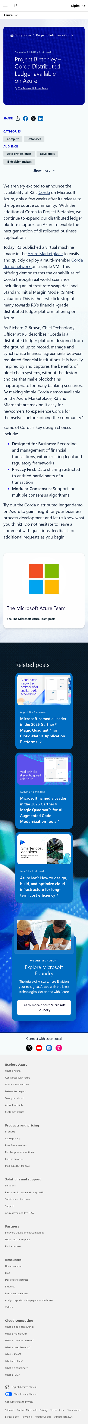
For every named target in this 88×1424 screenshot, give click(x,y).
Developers (47, 153)
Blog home (23, 35)
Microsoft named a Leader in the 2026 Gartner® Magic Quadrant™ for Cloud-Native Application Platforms (43, 730)
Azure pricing (12, 1138)
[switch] (83, 5)
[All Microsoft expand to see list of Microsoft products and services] (5, 6)
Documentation (13, 1266)
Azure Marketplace (45, 253)
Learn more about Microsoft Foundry (44, 1007)
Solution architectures (17, 1199)
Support (9, 1206)
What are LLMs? (14, 1361)
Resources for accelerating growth (24, 1192)
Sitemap (9, 1410)
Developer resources (16, 1279)
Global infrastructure (17, 1084)
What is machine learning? (19, 1340)
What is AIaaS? (13, 1354)
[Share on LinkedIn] (40, 118)
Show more (41, 171)
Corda (44, 192)
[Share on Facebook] (25, 118)
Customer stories (14, 1111)
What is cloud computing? (19, 1326)
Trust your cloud (14, 1098)
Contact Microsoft (27, 1410)
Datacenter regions (15, 1091)
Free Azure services (15, 1145)
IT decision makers (19, 161)
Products (10, 1131)
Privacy (44, 1410)
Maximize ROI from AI (17, 1165)
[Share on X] (33, 118)
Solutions (10, 1185)
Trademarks (73, 1410)
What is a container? (16, 1367)
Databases (34, 139)
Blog (7, 1272)
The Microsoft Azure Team (33, 88)
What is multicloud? (16, 1333)
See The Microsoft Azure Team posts (31, 618)
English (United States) (24, 1386)
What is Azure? (13, 1070)
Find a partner (13, 1246)
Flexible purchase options (19, 1152)
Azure (8, 15)
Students (10, 1286)
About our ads (43, 1416)
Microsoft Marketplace (17, 1239)
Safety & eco (12, 1416)
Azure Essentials (14, 1105)
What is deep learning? (18, 1347)
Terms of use (57, 1410)
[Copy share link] (17, 118)
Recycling (27, 1416)
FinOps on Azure (14, 1159)
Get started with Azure (17, 1077)
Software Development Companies (24, 1232)
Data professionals (19, 153)
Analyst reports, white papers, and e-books (29, 1300)
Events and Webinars (16, 1293)
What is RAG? (12, 1374)
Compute (13, 139)
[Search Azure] (15, 5)
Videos (9, 1307)
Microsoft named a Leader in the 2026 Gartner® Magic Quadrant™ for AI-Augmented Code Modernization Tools (43, 810)
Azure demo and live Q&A (19, 1212)
